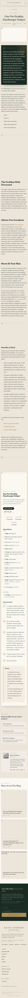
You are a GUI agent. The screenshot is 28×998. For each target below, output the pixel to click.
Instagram (5, 944)
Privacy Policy (10, 995)
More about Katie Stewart (16, 769)
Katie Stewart (7, 23)
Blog (3, 959)
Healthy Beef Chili (9, 426)
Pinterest (24, 944)
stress (17, 293)
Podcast (4, 961)
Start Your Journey (6, 969)
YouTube (11, 944)
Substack (17, 944)
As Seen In (4, 954)
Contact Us (4, 981)
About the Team (5, 951)
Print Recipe (9, 508)
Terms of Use (18, 995)
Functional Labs (5, 971)
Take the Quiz (5, 974)
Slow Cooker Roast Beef (11, 423)
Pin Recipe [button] (9, 511)
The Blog (15, 9)
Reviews (4, 956)
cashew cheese (15, 595)
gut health (15, 227)
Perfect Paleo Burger (10, 430)
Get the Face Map (14, 914)
